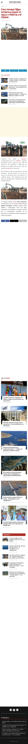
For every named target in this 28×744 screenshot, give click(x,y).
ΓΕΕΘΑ (18, 161)
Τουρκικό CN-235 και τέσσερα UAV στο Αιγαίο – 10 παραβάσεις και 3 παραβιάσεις (17, 548)
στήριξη (9, 168)
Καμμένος (24, 159)
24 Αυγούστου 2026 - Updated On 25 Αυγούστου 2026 (14, 502)
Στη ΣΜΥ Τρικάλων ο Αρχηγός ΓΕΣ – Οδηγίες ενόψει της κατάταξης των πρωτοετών (17, 80)
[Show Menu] (1, 2)
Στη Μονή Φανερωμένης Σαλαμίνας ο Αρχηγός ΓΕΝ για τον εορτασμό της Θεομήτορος (13, 523)
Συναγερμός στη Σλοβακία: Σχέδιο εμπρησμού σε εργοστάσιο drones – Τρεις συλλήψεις (16, 565)
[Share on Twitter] (14, 70)
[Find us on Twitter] (14, 710)
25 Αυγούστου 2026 (12, 83)
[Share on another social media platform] (23, 70)
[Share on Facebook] (5, 70)
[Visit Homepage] (15, 2)
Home (2, 6)
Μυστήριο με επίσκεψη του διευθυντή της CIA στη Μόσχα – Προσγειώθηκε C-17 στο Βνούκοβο (17, 574)
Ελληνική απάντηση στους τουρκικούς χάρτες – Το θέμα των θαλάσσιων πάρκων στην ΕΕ (18, 94)
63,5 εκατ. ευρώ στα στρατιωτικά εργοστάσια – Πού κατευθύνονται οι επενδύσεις (18, 87)
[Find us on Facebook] (11, 710)
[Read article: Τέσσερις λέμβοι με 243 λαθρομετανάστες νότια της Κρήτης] (5, 539)
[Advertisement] (14, 55)
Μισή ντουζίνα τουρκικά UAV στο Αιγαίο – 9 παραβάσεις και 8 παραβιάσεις (12, 498)
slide (6, 6)
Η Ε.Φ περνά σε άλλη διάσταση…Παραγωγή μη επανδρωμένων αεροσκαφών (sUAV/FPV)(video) (17, 101)
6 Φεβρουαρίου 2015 (5, 20)
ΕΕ (19, 203)
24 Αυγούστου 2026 (7, 527)
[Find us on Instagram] (17, 710)
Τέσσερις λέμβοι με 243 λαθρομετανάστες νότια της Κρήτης (17, 539)
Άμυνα (14, 201)
